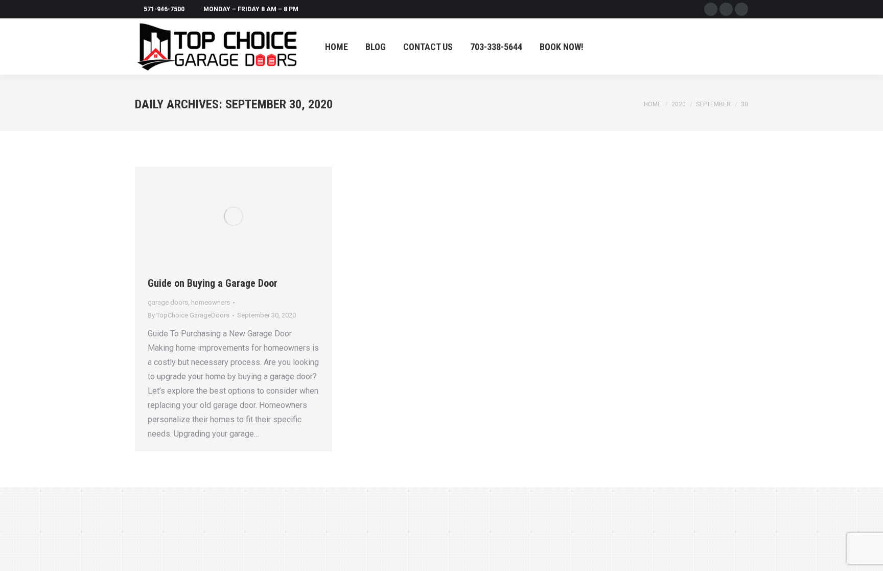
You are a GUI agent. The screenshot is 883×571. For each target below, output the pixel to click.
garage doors (168, 302)
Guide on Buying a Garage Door (215, 283)
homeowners (210, 302)
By (188, 315)
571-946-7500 (164, 9)
